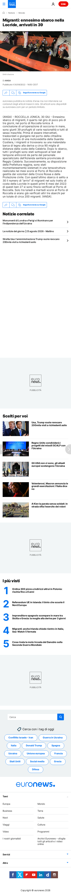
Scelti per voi (15, 416)
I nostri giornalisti (12, 838)
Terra (40, 810)
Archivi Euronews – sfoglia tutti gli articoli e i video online (51, 841)
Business (7, 810)
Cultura (41, 824)
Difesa (35, 769)
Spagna (56, 745)
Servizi (6, 854)
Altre (5, 863)
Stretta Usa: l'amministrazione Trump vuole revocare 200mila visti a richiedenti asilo (31, 240)
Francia (58, 753)
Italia (13, 745)
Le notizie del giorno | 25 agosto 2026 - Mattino (28, 231)
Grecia (57, 761)
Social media (37, 761)
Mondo (21, 13)
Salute (40, 817)
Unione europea (36, 753)
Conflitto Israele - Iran (20, 737)
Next (5, 817)
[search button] (60, 717)
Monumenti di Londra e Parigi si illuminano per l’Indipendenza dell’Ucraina (28, 222)
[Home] (4, 13)
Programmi (43, 831)
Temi (5, 796)
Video (6, 831)
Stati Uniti (15, 761)
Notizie (11, 13)
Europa (6, 803)
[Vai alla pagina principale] (12, 4)
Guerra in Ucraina (53, 737)
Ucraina (12, 753)
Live (63, 3)
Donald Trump (34, 745)
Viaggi (6, 824)
